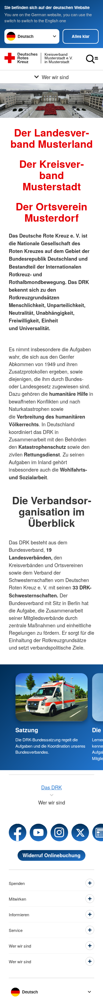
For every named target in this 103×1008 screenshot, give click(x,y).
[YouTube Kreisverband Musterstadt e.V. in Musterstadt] (38, 832)
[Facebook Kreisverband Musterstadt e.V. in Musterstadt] (17, 832)
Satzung (26, 730)
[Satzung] (51, 697)
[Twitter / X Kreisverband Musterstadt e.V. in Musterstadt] (80, 832)
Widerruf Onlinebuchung (51, 855)
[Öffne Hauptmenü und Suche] (92, 59)
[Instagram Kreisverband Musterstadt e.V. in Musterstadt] (59, 832)
